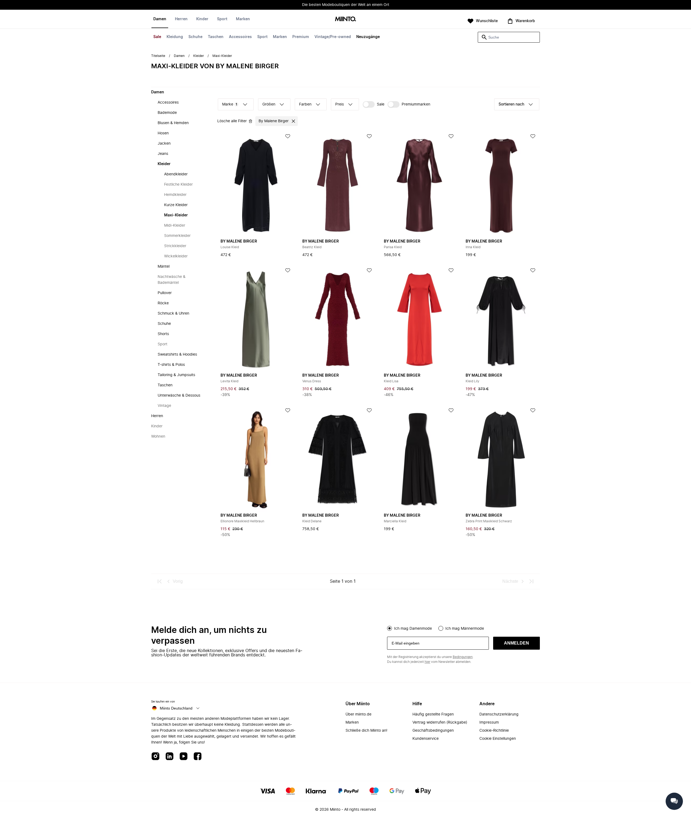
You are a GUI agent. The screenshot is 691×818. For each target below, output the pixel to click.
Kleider (198, 55)
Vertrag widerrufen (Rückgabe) (439, 722)
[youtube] (183, 756)
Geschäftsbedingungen (433, 730)
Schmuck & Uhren (173, 313)
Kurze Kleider (176, 205)
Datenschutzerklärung (499, 714)
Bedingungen (463, 657)
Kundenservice (425, 739)
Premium (300, 37)
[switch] (373, 104)
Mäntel (164, 266)
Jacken (164, 143)
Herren (181, 19)
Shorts (163, 334)
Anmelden (516, 643)
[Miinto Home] (345, 19)
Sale (157, 37)
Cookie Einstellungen (497, 739)
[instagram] (155, 756)
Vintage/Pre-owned (332, 37)
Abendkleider (176, 174)
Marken (280, 37)
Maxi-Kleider (176, 215)
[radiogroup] (463, 628)
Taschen (215, 37)
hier (427, 661)
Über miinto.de (358, 714)
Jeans (163, 154)
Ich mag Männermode (464, 628)
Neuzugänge (368, 37)
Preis (339, 104)
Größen (268, 104)
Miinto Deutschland (176, 708)
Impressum (489, 722)
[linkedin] (169, 756)
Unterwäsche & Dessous (179, 395)
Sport (262, 37)
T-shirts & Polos (171, 365)
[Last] (531, 581)
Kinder (202, 19)
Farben (305, 104)
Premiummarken (416, 104)
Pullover (165, 293)
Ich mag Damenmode (413, 628)
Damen (159, 19)
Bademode (167, 113)
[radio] (389, 628)
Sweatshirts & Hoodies (177, 354)
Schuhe (195, 37)
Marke (229, 104)
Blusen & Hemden (173, 123)
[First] (160, 581)
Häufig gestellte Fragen (433, 714)
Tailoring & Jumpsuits (176, 375)
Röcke (163, 303)
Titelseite (158, 55)
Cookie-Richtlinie (494, 730)
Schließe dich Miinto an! (366, 730)
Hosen (163, 133)
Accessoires (240, 37)
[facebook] (197, 756)
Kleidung (175, 37)
